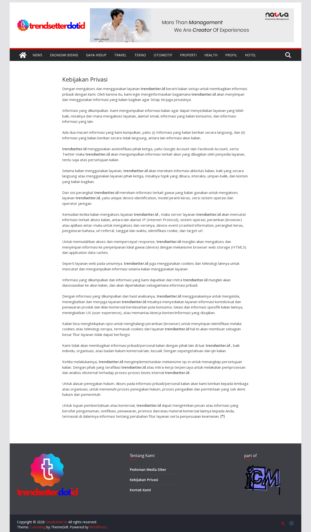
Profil (231, 55)
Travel (120, 55)
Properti (188, 55)
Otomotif (163, 55)
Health (210, 55)
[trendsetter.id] (23, 55)
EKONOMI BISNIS (64, 55)
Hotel (250, 55)
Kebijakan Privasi (144, 479)
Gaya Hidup (96, 55)
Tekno (140, 55)
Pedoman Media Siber (148, 469)
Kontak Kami (140, 490)
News (37, 55)
